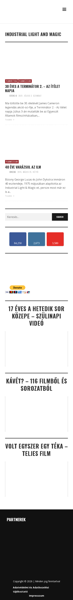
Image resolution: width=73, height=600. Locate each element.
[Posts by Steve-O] (6, 95)
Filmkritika (11, 81)
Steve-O (13, 95)
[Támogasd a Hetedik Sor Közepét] (36, 22)
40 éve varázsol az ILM (23, 167)
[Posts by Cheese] (6, 172)
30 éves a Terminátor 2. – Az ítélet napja (32, 88)
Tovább (8, 119)
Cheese (13, 172)
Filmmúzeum (25, 81)
